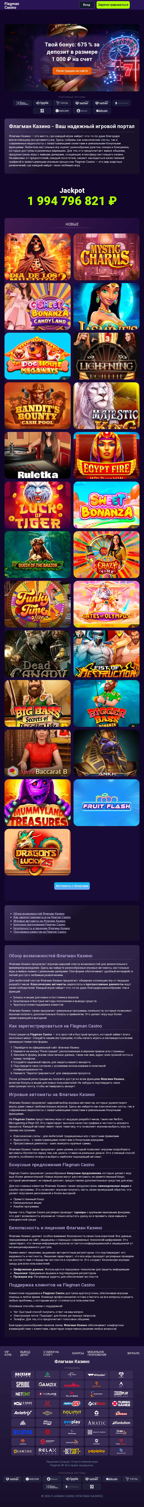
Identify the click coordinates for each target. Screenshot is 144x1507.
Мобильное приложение (97, 1353)
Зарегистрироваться (113, 5)
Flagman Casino (11, 5)
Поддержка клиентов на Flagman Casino (40, 932)
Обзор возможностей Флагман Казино (39, 913)
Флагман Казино (72, 1361)
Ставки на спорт (51, 1353)
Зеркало (133, 1353)
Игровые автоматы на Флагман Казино (39, 921)
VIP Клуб (8, 1353)
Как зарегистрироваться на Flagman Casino (42, 917)
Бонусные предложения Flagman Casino (39, 924)
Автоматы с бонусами (72, 886)
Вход (86, 5)
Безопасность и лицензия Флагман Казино (42, 928)
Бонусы (78, 1353)
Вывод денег (25, 1353)
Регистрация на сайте (72, 71)
